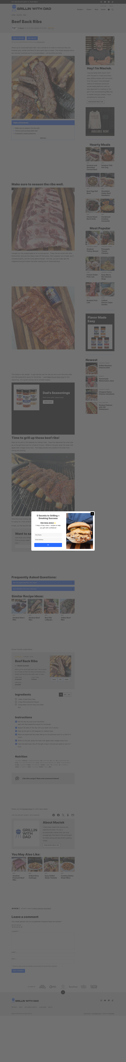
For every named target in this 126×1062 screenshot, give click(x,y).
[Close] (92, 513)
